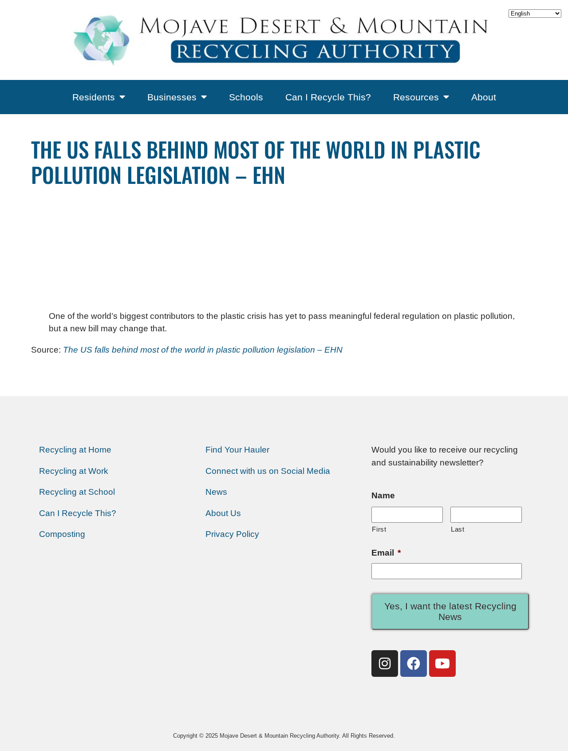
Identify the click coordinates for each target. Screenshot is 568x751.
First (379, 529)
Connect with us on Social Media (267, 471)
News (216, 492)
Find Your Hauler (237, 449)
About (483, 97)
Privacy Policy (232, 534)
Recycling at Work (73, 471)
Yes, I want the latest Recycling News (450, 611)
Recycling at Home (75, 449)
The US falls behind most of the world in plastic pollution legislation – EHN (203, 349)
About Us (223, 513)
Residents (93, 97)
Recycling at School (77, 492)
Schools (246, 97)
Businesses (172, 97)
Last (458, 529)
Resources (416, 97)
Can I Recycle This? (328, 97)
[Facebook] (413, 663)
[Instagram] (384, 663)
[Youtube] (442, 663)
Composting (62, 534)
